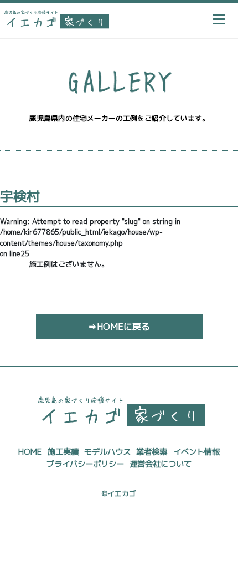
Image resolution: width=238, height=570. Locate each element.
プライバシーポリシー (85, 464)
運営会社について (161, 464)
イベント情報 (196, 451)
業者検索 (151, 451)
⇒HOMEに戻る (119, 326)
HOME (30, 451)
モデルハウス (107, 451)
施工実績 (63, 451)
